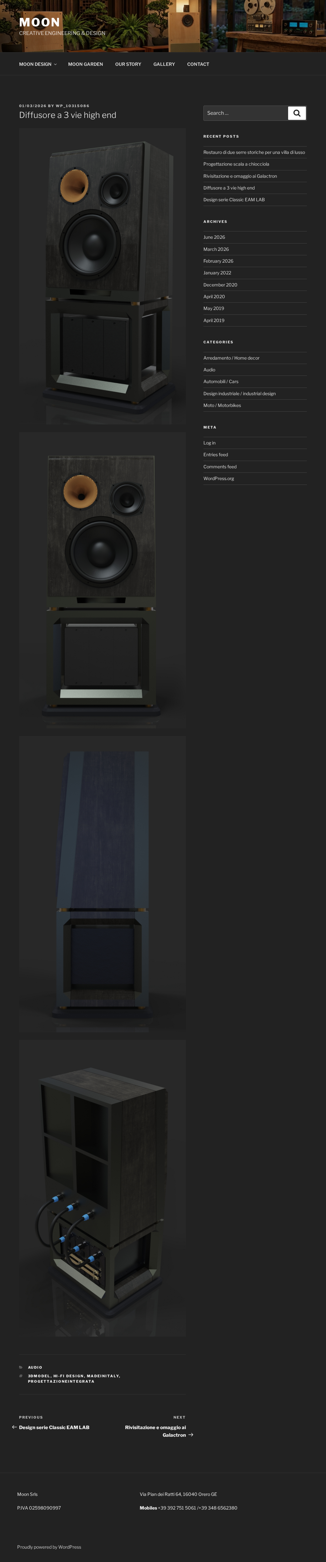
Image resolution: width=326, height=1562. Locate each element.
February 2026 (218, 261)
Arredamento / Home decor (231, 358)
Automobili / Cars (220, 381)
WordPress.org (218, 478)
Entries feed (215, 454)
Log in (209, 442)
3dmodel (39, 1376)
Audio (35, 1367)
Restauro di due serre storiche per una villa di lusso (254, 152)
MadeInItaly (103, 1376)
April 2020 (214, 296)
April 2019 (213, 320)
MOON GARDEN (85, 64)
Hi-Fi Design (68, 1376)
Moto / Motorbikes (222, 405)
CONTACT (198, 64)
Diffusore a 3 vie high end (229, 187)
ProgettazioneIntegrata (61, 1381)
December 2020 (220, 284)
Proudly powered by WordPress (49, 1547)
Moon (39, 22)
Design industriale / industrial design (239, 393)
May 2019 (213, 308)
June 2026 (214, 237)
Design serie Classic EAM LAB (234, 199)
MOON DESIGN (35, 64)
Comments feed (220, 466)
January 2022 (217, 272)
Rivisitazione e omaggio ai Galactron (240, 176)
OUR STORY (128, 64)
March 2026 (216, 249)
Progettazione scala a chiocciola (236, 164)
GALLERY (164, 64)
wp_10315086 (73, 106)
